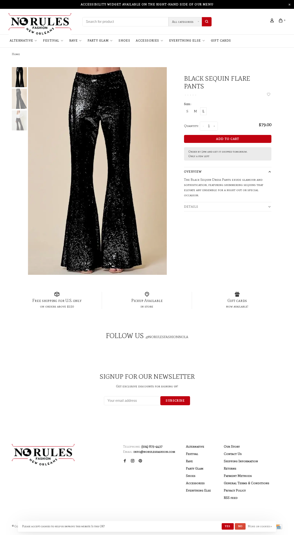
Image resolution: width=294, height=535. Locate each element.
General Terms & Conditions (246, 483)
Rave (73, 40)
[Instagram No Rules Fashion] (132, 461)
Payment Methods (238, 476)
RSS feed (231, 498)
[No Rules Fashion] (43, 454)
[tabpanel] (97, 171)
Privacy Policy (235, 490)
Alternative (21, 40)
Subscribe (175, 400)
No (240, 526)
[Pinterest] (140, 461)
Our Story (232, 446)
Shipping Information (241, 461)
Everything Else (185, 40)
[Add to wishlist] (268, 95)
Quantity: (191, 126)
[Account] (272, 21)
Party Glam (98, 40)
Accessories (147, 40)
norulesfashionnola (166, 337)
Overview (193, 171)
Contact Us (233, 454)
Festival (51, 40)
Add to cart (227, 139)
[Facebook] (125, 461)
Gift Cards (221, 40)
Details (191, 207)
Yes (228, 526)
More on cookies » (260, 526)
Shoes (124, 40)
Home (16, 54)
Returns (230, 468)
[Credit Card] (278, 528)
